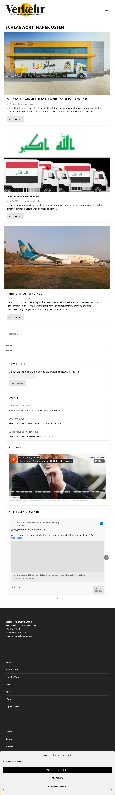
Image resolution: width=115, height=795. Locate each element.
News (8, 662)
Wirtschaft (37, 201)
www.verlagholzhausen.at (19, 635)
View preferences (57, 786)
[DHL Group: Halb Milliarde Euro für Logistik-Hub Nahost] (56, 63)
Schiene (10, 739)
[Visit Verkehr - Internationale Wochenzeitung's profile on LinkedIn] (14, 524)
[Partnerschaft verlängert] (56, 257)
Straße (30, 104)
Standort (23, 104)
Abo (8, 691)
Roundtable (12, 669)
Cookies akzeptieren (57, 770)
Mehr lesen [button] (16, 537)
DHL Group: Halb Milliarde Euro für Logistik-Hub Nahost (47, 99)
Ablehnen (57, 778)
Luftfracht (27, 298)
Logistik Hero (12, 706)
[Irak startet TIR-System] (56, 160)
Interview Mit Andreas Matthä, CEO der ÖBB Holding (60, 501)
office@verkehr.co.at (16, 632)
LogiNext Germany (20, 405)
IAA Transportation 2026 (23, 431)
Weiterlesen (16, 119)
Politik (23, 201)
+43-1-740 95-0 (13, 628)
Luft (20, 298)
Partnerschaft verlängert (26, 293)
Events (9, 684)
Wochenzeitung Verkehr (21, 501)
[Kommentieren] (18, 590)
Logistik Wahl (12, 677)
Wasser (9, 746)
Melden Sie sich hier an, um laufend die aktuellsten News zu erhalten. (44, 371)
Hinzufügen (17, 383)
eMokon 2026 (16, 418)
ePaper (9, 699)
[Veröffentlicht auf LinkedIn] (102, 524)
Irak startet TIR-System (23, 196)
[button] (8, 557)
